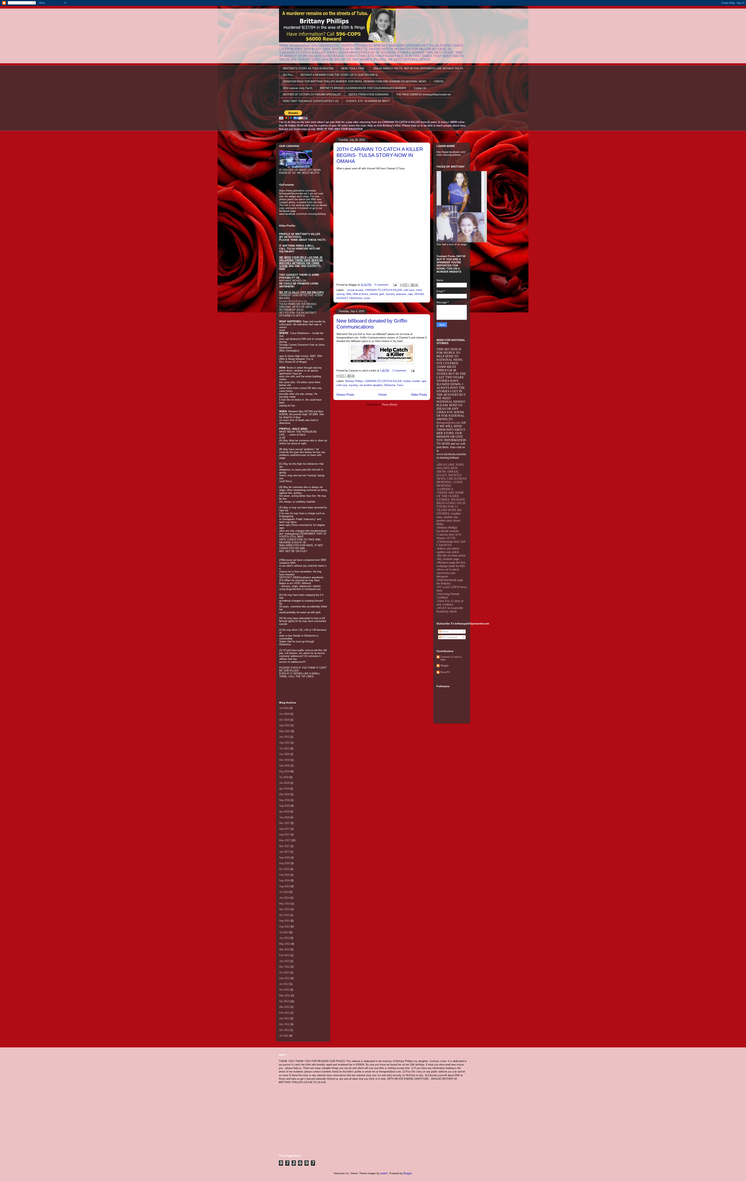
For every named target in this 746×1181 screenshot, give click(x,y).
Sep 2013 (284, 920)
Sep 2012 (284, 978)
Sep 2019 (284, 765)
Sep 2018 (284, 800)
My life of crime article (451, 555)
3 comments (399, 370)
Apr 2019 (284, 788)
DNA (348, 294)
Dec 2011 (284, 1024)
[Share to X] (409, 285)
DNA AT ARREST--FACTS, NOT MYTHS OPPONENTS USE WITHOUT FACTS (418, 68)
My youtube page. (448, 559)
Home (382, 394)
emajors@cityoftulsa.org (293, 301)
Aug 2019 (284, 771)
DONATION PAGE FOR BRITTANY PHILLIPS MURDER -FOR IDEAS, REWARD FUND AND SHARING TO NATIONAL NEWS (354, 81)
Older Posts (419, 394)
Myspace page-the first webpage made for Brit (451, 564)
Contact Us (420, 88)
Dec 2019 (284, 759)
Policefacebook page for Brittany (450, 581)
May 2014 (284, 903)
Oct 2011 (284, 1030)
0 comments (382, 284)
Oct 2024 (284, 719)
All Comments (449, 637)
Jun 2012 (284, 989)
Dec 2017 (284, 823)
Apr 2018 (284, 811)
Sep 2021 (284, 742)
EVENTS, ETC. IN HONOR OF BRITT (368, 101)
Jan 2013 (284, 961)
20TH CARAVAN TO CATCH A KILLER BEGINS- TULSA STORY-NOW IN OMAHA (379, 155)
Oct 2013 (284, 915)
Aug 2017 (284, 834)
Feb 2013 (284, 955)
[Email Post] (394, 284)
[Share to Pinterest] (416, 285)
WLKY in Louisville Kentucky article (450, 609)
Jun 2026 (284, 713)
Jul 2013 (284, 932)
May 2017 (284, 840)
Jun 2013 (284, 938)
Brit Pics (288, 74)
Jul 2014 (284, 892)
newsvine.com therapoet (446, 574)
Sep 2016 (284, 857)
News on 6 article (448, 569)
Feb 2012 (284, 1012)
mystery (390, 294)
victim (366, 298)
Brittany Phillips (354, 381)
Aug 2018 (284, 805)
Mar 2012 (284, 1006)
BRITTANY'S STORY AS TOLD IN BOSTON (308, 68)
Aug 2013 (284, 926)
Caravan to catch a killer (451, 658)
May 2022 (284, 731)
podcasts (401, 294)
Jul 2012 (284, 984)
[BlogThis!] (405, 285)
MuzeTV (445, 672)
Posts (445, 631)
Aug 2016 (284, 863)
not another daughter (370, 385)
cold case (408, 290)
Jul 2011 (283, 1035)
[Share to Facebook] (413, 285)
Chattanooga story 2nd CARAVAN (451, 543)
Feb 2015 (284, 874)
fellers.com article (448, 548)
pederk (384, 1173)
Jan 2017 (284, 851)
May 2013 (284, 943)
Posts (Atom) (389, 404)
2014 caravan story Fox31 (297, 88)
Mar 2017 (284, 846)
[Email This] (402, 285)
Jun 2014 (284, 897)
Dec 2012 (284, 966)
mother (407, 381)
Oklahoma (389, 385)
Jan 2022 (284, 736)
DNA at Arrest (360, 294)
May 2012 (284, 995)
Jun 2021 (284, 748)
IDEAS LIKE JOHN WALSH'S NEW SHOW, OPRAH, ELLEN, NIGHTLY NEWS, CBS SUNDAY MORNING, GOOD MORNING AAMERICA (452, 477)
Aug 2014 (284, 886)
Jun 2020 (284, 754)
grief (381, 294)
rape (410, 294)
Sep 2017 (284, 828)
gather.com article (448, 552)
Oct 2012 (284, 972)
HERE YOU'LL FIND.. (353, 68)
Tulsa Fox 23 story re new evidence (450, 602)
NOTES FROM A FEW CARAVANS (369, 94)
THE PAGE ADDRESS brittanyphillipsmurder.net (423, 94)
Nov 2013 (284, 909)
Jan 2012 (284, 1018)
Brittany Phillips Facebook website (448, 529)
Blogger (407, 1173)
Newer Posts (345, 394)
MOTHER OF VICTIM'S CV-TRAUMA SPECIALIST (312, 94)
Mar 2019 (284, 794)
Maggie (444, 665)
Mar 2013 (284, 949)
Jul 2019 (284, 777)
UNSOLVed (355, 298)
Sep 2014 (284, 880)
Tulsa (400, 385)
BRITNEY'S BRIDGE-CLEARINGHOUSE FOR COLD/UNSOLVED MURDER (363, 88)
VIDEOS (439, 81)
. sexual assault (354, 290)
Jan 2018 (284, 817)
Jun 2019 (284, 782)
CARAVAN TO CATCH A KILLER (383, 290)
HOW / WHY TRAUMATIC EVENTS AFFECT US (310, 101)
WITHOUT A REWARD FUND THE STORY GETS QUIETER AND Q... (340, 74)
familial (374, 294)
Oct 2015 (284, 869)
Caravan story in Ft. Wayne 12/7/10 (449, 536)
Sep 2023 (284, 725)
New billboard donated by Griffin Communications (371, 324)
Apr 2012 (284, 1001)
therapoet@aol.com (448, 422)
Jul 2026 (284, 708)
